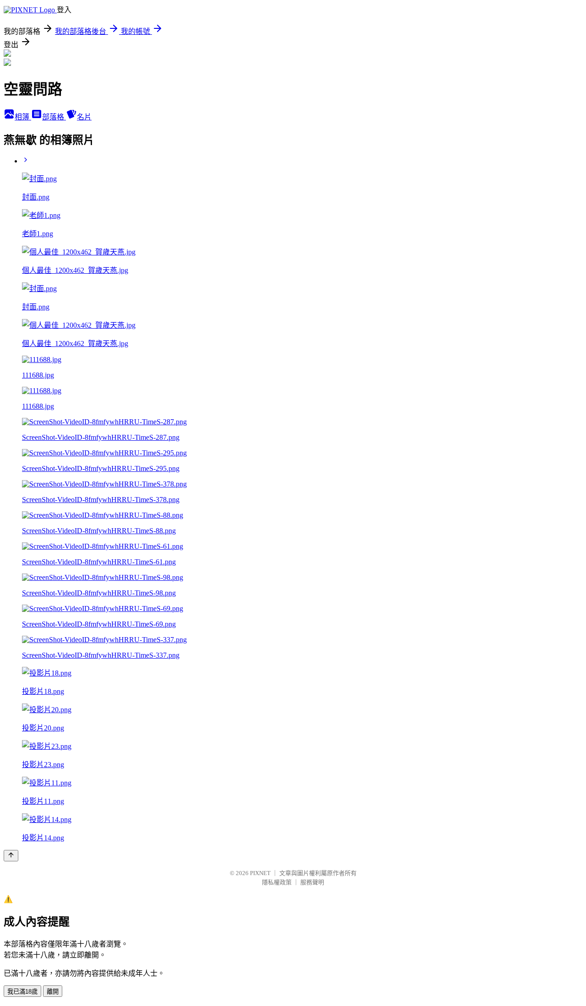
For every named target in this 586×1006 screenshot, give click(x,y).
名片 (84, 117)
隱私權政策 (277, 882)
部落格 (54, 117)
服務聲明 (312, 882)
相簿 (23, 117)
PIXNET (260, 873)
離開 (53, 991)
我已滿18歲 (22, 991)
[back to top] (11, 855)
